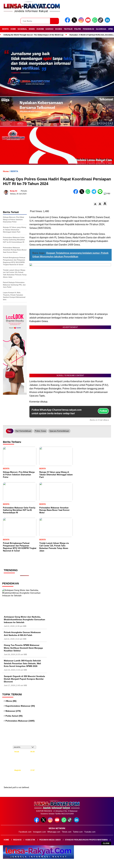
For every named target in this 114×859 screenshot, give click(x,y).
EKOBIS (58, 29)
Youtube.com (89, 832)
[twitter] (75, 22)
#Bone (10, 701)
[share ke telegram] (95, 193)
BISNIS (32, 29)
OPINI (110, 29)
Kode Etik (30, 840)
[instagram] (82, 22)
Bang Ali (13, 191)
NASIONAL (22, 29)
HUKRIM (40, 29)
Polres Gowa (40, 431)
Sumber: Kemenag (24, 780)
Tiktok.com (66, 832)
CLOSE (106, 843)
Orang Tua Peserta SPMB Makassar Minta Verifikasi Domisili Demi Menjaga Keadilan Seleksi (23, 648)
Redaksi (17, 840)
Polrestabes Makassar (20, 721)
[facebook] (68, 22)
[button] (95, 204)
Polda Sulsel (14, 716)
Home (6, 840)
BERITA (5, 29)
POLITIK (77, 29)
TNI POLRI (68, 29)
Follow (103, 411)
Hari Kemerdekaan (23, 431)
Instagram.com (39, 832)
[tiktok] (101, 22)
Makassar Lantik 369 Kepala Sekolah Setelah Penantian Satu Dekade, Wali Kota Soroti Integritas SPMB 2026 (22, 663)
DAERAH (49, 29)
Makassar (13, 711)
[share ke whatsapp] (89, 193)
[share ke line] (101, 193)
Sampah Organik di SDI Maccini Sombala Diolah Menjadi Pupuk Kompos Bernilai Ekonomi (24, 679)
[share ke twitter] (82, 193)
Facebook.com (25, 832)
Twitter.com (78, 832)
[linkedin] (108, 22)
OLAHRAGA (101, 29)
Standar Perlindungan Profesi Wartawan (86, 840)
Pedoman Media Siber (50, 840)
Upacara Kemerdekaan (59, 431)
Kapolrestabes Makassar (20, 706)
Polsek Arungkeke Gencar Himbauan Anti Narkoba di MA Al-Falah (22, 633)
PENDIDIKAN (88, 29)
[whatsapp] (94, 22)
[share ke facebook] (76, 193)
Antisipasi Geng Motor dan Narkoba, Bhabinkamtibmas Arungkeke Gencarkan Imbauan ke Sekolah (24, 619)
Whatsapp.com (53, 832)
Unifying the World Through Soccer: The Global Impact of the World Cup (33, 35)
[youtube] (88, 22)
